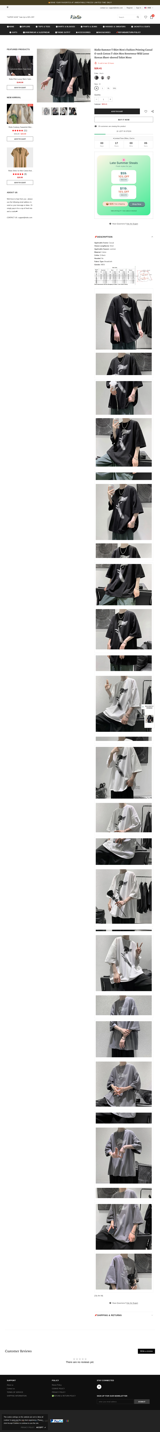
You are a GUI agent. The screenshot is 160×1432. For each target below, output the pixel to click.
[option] (64, 75)
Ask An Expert (132, 224)
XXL (114, 88)
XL (109, 88)
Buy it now (124, 120)
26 (99, 126)
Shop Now (136, 204)
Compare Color (83, 99)
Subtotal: (97, 104)
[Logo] (75, 17)
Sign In (138, 8)
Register (130, 8)
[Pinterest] (8, 7)
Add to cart (20, 87)
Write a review (146, 1351)
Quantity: (97, 95)
